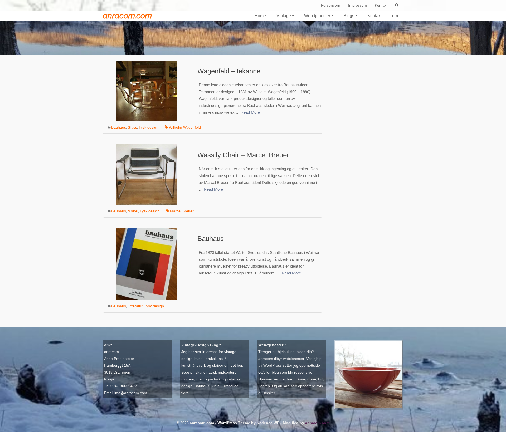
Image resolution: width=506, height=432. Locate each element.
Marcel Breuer (182, 211)
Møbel (133, 211)
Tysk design (148, 127)
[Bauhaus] (146, 264)
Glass (132, 127)
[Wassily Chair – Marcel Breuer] (146, 174)
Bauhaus (118, 127)
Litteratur (135, 306)
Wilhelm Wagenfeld (185, 127)
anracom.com (127, 15)
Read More (250, 112)
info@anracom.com (130, 393)
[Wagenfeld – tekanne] (146, 90)
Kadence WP (268, 423)
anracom (111, 352)
